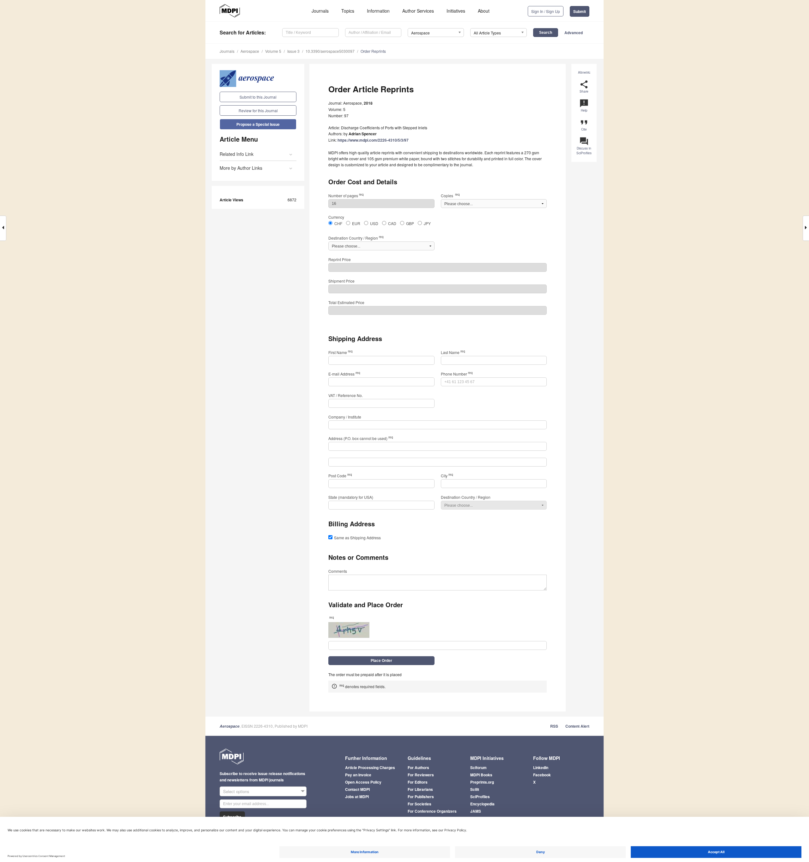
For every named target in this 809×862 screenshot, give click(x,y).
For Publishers (421, 796)
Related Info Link (236, 154)
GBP (410, 223)
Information (378, 11)
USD (374, 223)
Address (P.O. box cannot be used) (360, 438)
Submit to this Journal (258, 97)
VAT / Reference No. (345, 395)
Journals (320, 11)
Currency (336, 217)
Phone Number (457, 373)
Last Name (453, 352)
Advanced (573, 32)
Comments (337, 571)
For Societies (419, 804)
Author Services (418, 11)
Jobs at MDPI (357, 796)
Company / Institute (344, 416)
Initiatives (456, 11)
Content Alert (577, 726)
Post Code (340, 475)
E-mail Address (344, 373)
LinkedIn (540, 767)
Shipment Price (341, 281)
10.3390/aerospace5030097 (330, 51)
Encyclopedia (482, 804)
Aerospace (249, 51)
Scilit (474, 789)
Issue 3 (293, 51)
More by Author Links (241, 168)
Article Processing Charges (370, 767)
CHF (338, 223)
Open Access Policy (363, 782)
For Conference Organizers (432, 811)
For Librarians (420, 789)
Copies (450, 195)
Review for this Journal (258, 110)
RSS (554, 726)
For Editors (418, 782)
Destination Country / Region (356, 238)
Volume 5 (273, 51)
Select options (236, 791)
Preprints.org (482, 782)
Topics (347, 11)
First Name (340, 352)
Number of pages (346, 195)
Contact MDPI (357, 789)
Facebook (542, 775)
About (484, 11)
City (447, 475)
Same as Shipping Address (357, 537)
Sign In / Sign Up (545, 11)
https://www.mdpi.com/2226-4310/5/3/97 (373, 140)
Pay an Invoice (358, 775)
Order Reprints (373, 51)
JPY (427, 223)
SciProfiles (480, 796)
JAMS (475, 811)
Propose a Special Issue (258, 124)
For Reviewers (421, 775)
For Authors (418, 767)
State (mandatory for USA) (350, 497)
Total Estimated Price (346, 302)
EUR (356, 223)
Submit (579, 11)
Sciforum (478, 767)
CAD (392, 223)
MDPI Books (481, 775)
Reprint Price (339, 259)
